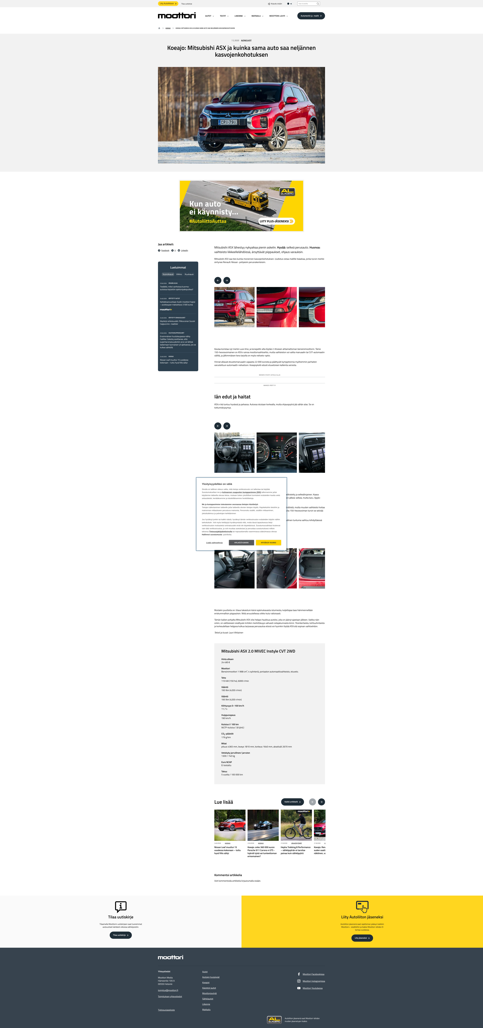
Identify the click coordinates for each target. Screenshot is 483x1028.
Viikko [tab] (179, 274)
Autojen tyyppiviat (210, 977)
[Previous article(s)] (312, 801)
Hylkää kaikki (241, 543)
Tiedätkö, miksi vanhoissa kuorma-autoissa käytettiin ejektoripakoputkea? (176, 288)
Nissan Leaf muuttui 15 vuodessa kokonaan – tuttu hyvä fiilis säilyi (174, 361)
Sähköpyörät (296, 843)
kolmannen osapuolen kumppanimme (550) (241, 492)
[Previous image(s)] (217, 280)
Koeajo (168, 28)
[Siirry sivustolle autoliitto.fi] (274, 1020)
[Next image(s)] (226, 280)
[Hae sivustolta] (318, 4)
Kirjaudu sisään (276, 4)
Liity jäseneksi (361, 938)
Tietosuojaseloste (166, 1010)
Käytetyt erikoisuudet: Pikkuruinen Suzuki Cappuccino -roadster (177, 323)
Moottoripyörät (209, 993)
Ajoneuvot (246, 40)
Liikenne (206, 1004)
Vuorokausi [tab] (168, 274)
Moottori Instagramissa (314, 981)
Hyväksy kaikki (268, 543)
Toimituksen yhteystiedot (170, 996)
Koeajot (205, 982)
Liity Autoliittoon (167, 3)
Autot (205, 971)
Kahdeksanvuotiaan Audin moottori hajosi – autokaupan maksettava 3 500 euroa (177, 303)
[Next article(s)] (321, 801)
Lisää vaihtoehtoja (214, 543)
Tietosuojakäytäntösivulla (220, 531)
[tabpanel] (178, 323)
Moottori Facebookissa (313, 974)
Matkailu (206, 1009)
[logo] (177, 17)
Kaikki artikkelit (291, 801)
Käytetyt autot (209, 988)
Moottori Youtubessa (313, 988)
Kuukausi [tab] (189, 274)
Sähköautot (207, 998)
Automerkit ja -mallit (310, 15)
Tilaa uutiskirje (186, 4)
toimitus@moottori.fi (168, 990)
